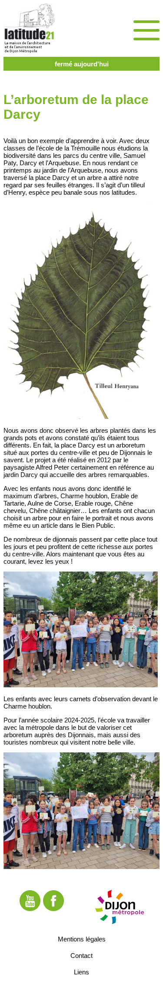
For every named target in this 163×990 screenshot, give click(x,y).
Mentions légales (82, 938)
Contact (81, 955)
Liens (81, 971)
